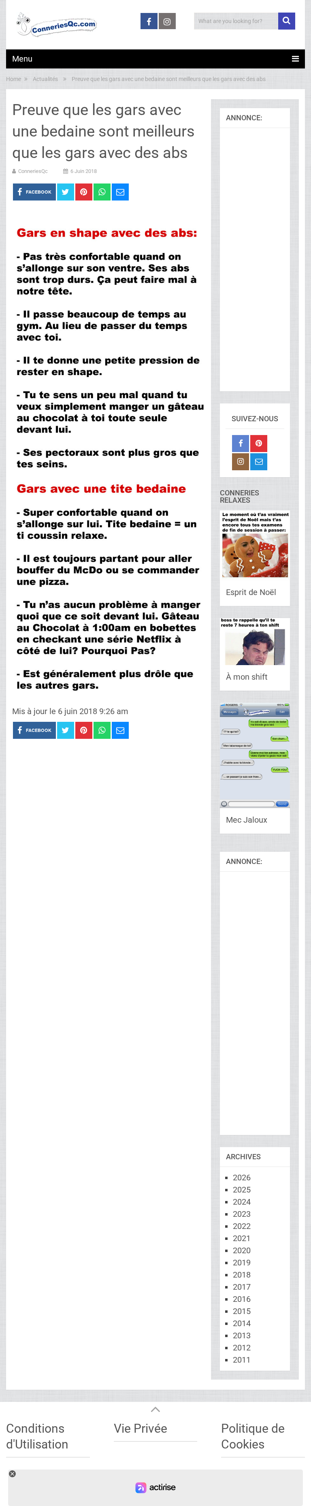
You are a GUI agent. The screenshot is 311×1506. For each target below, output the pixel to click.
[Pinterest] (258, 443)
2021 (242, 1238)
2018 (242, 1275)
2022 (242, 1226)
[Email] (258, 461)
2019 (242, 1262)
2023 (242, 1214)
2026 (242, 1177)
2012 (242, 1347)
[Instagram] (240, 461)
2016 (242, 1299)
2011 (242, 1360)
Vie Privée (140, 1428)
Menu (22, 59)
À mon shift (247, 677)
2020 (242, 1250)
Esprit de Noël (251, 592)
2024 (242, 1202)
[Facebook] (240, 443)
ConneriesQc (33, 171)
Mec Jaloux (246, 820)
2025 (242, 1190)
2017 (242, 1287)
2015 (242, 1311)
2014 (242, 1323)
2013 (242, 1335)
